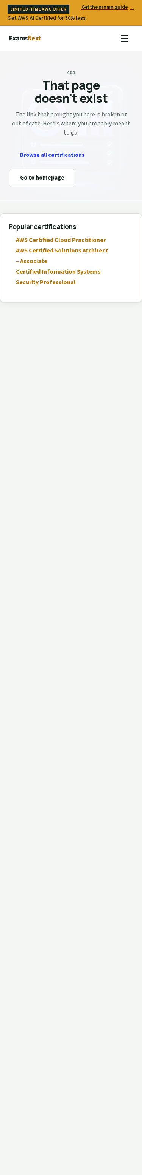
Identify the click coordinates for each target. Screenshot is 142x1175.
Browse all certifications (52, 155)
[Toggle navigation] (124, 38)
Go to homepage (42, 177)
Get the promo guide (107, 7)
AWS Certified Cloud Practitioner (61, 240)
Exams (25, 38)
